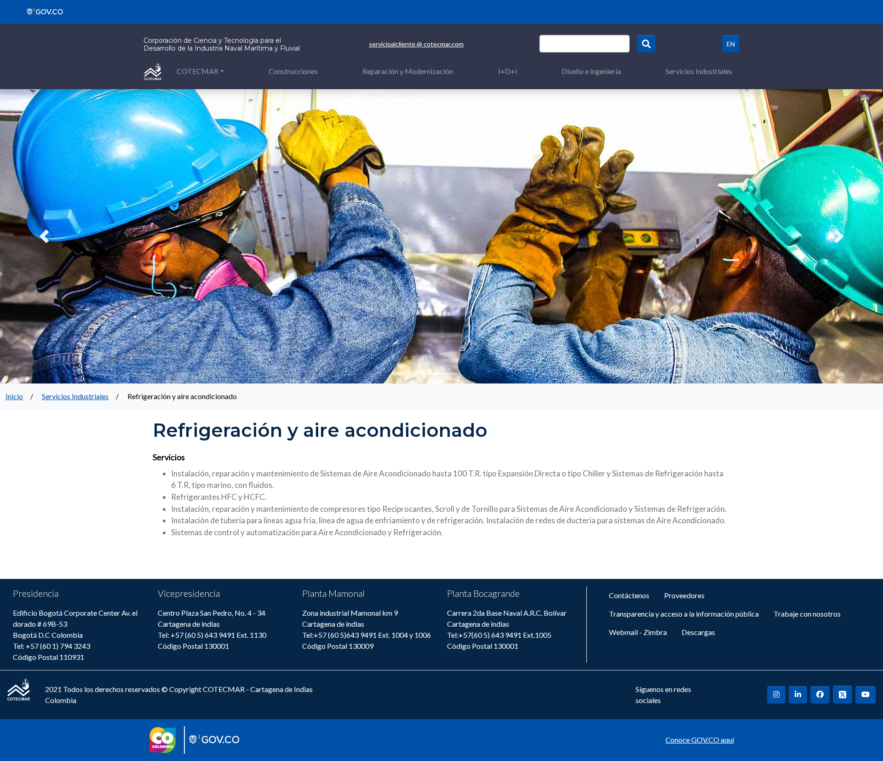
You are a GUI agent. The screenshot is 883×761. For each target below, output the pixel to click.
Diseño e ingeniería (591, 71)
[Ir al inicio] (152, 70)
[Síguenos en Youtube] (865, 695)
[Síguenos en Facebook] (820, 695)
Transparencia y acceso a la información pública (684, 613)
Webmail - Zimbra (638, 632)
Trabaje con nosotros (807, 613)
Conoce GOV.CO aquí (699, 739)
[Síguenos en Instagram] (776, 695)
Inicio (14, 396)
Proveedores (684, 595)
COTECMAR (197, 71)
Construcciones (293, 71)
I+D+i (507, 71)
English (731, 43)
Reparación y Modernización (407, 71)
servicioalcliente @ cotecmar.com (416, 44)
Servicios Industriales (698, 71)
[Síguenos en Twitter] (842, 695)
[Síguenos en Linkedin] (798, 695)
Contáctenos (629, 595)
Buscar (646, 43)
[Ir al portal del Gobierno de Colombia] (42, 10)
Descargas (698, 632)
